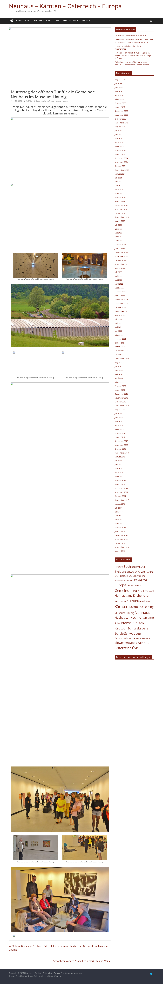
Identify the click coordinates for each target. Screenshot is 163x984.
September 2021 (122, 311)
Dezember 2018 (121, 441)
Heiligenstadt (147, 590)
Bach (127, 566)
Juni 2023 (119, 229)
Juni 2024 (119, 181)
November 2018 (121, 445)
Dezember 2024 (121, 158)
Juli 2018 (118, 460)
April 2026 (119, 95)
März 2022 (119, 288)
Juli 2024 (118, 178)
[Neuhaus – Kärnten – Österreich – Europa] (12, 20)
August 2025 (120, 126)
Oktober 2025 (120, 119)
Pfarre (126, 622)
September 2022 (122, 264)
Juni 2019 (119, 417)
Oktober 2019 (120, 402)
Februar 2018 (120, 480)
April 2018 (119, 472)
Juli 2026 (118, 83)
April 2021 (119, 331)
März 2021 (119, 335)
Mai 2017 (118, 515)
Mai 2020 (118, 374)
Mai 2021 (118, 327)
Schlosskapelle (138, 628)
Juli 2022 (118, 272)
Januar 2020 (120, 390)
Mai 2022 (118, 280)
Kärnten (121, 606)
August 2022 (120, 268)
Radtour (121, 628)
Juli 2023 (118, 225)
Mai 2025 (118, 138)
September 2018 (122, 453)
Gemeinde (39, 101)
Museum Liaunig (55, 101)
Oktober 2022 (120, 260)
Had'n (135, 591)
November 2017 (121, 492)
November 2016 (121, 539)
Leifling (148, 607)
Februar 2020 (120, 386)
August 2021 (120, 315)
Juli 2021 (118, 319)
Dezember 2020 (121, 347)
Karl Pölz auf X (70, 21)
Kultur (131, 600)
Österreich (123, 647)
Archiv (28, 21)
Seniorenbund (124, 638)
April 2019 (119, 425)
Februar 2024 (120, 197)
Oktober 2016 (120, 543)
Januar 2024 (120, 201)
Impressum (86, 21)
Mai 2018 (118, 468)
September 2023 (122, 217)
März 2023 (119, 240)
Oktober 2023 (120, 213)
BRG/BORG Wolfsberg (139, 571)
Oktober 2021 (120, 307)
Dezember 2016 (121, 535)
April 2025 (119, 142)
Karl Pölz (29, 101)
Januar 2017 (120, 531)
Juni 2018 (119, 464)
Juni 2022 (119, 276)
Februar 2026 (120, 103)
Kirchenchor (141, 595)
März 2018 (119, 476)
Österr (146, 643)
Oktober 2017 (120, 496)
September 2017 (122, 500)
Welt (140, 643)
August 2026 (120, 79)
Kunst (46, 101)
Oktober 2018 (120, 449)
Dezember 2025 (121, 111)
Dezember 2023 (121, 205)
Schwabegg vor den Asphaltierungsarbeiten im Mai (82, 960)
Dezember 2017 (121, 488)
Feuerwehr (134, 585)
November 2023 (121, 209)
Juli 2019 (118, 413)
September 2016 (122, 547)
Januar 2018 (120, 484)
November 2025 (121, 115)
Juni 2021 (119, 323)
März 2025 (119, 146)
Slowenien (122, 643)
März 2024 (119, 193)
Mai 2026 (118, 91)
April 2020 (119, 378)
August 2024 (120, 174)
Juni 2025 (119, 134)
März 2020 (119, 382)
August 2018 (120, 457)
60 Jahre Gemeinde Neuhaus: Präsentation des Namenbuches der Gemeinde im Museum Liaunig (58, 947)
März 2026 (119, 99)
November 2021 (121, 303)
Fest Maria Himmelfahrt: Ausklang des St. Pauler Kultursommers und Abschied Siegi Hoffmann (133, 55)
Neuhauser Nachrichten (131, 618)
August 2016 (120, 551)
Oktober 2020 (120, 354)
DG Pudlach (121, 575)
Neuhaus (65, 101)
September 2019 (122, 405)
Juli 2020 (118, 366)
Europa (120, 585)
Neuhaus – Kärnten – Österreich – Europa (65, 6)
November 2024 (121, 162)
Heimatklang (124, 595)
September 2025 (122, 123)
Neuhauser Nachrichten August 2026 (130, 35)
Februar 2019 (120, 433)
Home (19, 21)
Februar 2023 (120, 244)
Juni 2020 (119, 370)
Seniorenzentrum (142, 638)
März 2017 (119, 523)
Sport (133, 643)
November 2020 (121, 350)
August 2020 (120, 362)
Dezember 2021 (121, 299)
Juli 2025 (118, 130)
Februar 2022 (120, 292)
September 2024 (122, 170)
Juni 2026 (119, 87)
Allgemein (15, 87)
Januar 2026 (120, 107)
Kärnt (148, 602)
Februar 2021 (120, 339)
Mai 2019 (118, 421)
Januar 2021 (120, 343)
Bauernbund (138, 566)
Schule (119, 634)
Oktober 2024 (120, 166)
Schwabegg (132, 633)
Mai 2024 (118, 185)
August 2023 (120, 221)
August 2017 (120, 504)
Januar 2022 (120, 295)
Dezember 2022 (121, 252)
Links (57, 21)
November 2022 (121, 256)
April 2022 (119, 284)
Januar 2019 (120, 437)
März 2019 (119, 429)
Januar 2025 (120, 154)
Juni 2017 (119, 512)
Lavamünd (136, 607)
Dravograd (140, 580)
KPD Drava (120, 601)
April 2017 (119, 519)
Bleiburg (120, 572)
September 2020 (122, 358)
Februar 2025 (120, 150)
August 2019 (120, 409)
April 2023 (119, 237)
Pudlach (138, 623)
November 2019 (121, 398)
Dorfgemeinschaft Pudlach (123, 580)
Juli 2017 (118, 508)
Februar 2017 (120, 527)
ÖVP (135, 648)
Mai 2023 (118, 233)
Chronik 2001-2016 (43, 21)
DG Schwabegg (136, 575)
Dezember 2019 (121, 394)
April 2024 (119, 189)
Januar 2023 (120, 248)
